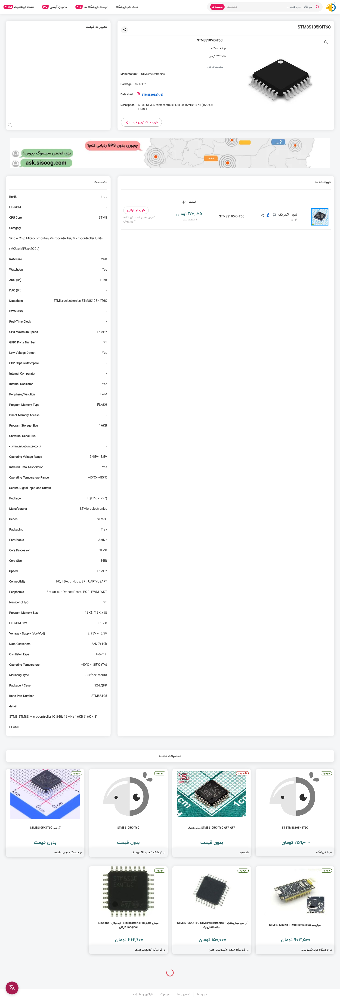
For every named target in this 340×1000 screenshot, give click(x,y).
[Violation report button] (273, 215)
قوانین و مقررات (143, 994)
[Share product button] (124, 29)
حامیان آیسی (55, 6)
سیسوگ (165, 994)
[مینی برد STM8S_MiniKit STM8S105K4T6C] (295, 910)
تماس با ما (183, 994)
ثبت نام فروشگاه (127, 6)
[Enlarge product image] (326, 42)
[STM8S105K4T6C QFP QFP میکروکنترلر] (211, 813)
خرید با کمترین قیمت (144, 122)
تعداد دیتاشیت (19, 6)
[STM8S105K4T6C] (128, 813)
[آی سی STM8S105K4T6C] (45, 813)
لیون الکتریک (287, 214)
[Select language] (12, 988)
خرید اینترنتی (136, 210)
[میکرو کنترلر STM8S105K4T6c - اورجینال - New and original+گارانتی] (128, 910)
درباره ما (202, 994)
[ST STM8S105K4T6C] (295, 812)
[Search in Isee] (317, 6)
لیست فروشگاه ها (92, 6)
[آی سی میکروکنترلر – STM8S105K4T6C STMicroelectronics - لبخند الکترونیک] (211, 910)
